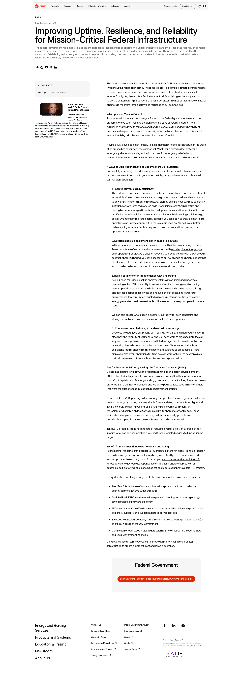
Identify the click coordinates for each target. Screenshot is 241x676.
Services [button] (67, 6)
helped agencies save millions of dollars (181, 384)
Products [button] (55, 6)
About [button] (127, 6)
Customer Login (170, 6)
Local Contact (188, 6)
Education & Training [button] (97, 6)
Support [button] (79, 6)
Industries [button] (115, 6)
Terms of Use (179, 640)
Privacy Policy (168, 640)
